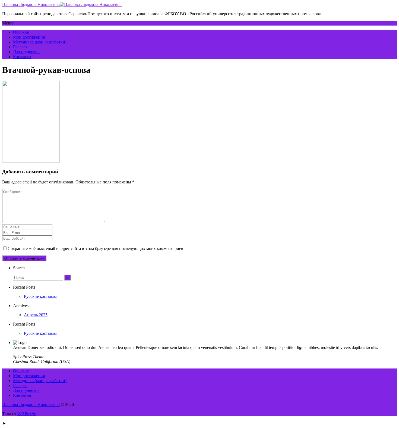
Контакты (22, 56)
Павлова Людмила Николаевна (31, 4)
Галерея (20, 47)
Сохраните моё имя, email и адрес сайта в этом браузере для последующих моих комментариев (95, 248)
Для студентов (26, 51)
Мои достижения (29, 37)
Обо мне (21, 32)
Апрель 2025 (35, 315)
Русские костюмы (40, 296)
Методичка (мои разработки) (39, 42)
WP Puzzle (26, 413)
